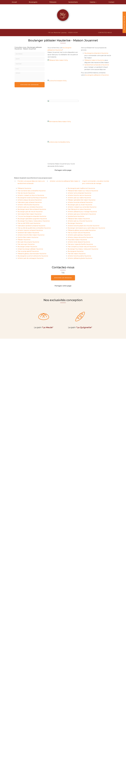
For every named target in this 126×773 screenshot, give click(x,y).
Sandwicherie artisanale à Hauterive (96, 65)
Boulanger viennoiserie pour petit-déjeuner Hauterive (86, 228)
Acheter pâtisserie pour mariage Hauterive (82, 211)
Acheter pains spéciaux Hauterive (79, 235)
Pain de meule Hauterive (26, 193)
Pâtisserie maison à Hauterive (94, 60)
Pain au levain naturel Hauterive (79, 232)
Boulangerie (33, 2)
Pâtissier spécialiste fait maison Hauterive (81, 200)
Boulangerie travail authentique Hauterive (32, 197)
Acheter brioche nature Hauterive (79, 195)
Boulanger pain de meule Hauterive (30, 211)
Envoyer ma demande (29, 84)
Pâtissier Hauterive (24, 239)
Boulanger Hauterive (75, 223)
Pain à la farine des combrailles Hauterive (32, 191)
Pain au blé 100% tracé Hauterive (29, 223)
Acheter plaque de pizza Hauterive (30, 200)
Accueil (14, 2)
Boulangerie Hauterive (75, 251)
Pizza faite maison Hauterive (77, 239)
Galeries (93, 2)
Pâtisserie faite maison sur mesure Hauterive (83, 191)
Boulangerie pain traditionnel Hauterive (81, 188)
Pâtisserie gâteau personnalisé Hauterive (82, 230)
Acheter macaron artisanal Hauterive (30, 230)
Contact (111, 2)
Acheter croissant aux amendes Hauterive (82, 207)
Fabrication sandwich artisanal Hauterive (31, 226)
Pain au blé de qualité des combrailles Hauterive (34, 228)
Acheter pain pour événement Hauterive (82, 214)
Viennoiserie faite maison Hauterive (29, 214)
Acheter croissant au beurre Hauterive (31, 195)
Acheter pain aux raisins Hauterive (79, 197)
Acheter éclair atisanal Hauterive (79, 242)
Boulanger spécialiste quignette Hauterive (32, 218)
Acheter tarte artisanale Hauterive (79, 193)
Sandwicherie (73, 2)
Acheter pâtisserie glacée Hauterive (80, 258)
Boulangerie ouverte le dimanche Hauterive (33, 256)
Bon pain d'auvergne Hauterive (28, 242)
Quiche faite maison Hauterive (28, 237)
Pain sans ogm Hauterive (26, 244)
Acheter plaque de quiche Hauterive (80, 237)
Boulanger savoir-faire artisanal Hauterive (32, 209)
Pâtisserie (52, 2)
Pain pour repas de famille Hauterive (80, 244)
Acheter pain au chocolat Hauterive (80, 221)
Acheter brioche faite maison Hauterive (31, 235)
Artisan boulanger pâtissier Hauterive (30, 249)
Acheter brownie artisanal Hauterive (80, 202)
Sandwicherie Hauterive (76, 216)
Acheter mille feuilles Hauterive (28, 205)
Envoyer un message (63, 278)
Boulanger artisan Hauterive (27, 246)
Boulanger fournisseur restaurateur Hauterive (34, 221)
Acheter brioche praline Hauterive (79, 256)
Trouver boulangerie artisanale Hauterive (32, 216)
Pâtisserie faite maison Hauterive (79, 218)
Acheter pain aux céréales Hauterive (30, 207)
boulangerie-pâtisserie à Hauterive (97, 75)
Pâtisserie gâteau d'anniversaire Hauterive (32, 253)
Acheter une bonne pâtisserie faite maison (64, 181)
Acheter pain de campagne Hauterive (30, 258)
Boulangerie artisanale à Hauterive (96, 53)
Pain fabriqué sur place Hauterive (79, 209)
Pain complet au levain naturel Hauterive (82, 246)
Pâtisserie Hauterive (24, 188)
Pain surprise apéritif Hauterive (28, 251)
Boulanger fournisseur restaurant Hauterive (83, 249)
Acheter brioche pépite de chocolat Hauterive (83, 226)
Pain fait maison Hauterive (77, 253)
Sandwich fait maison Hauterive (28, 232)
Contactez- (105, 32)
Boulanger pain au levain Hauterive (80, 205)
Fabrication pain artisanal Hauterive (30, 202)
